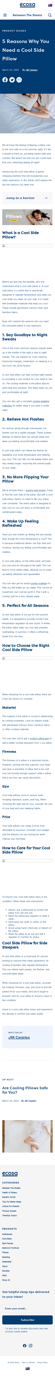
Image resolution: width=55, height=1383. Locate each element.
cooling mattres (38, 583)
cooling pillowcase (39, 738)
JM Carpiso (32, 70)
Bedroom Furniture (10, 1248)
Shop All (6, 1280)
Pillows (5, 1252)
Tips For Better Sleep (11, 1201)
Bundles (6, 1271)
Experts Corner (9, 1197)
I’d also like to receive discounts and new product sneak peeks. (26, 1330)
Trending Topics (9, 1215)
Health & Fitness (9, 1192)
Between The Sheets (27, 15)
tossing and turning (36, 490)
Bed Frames (7, 1243)
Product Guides (9, 1211)
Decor (5, 1266)
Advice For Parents (10, 1206)
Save (4, 1275)
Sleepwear (6, 1261)
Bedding (6, 1257)
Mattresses (7, 1234)
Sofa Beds (7, 1238)
